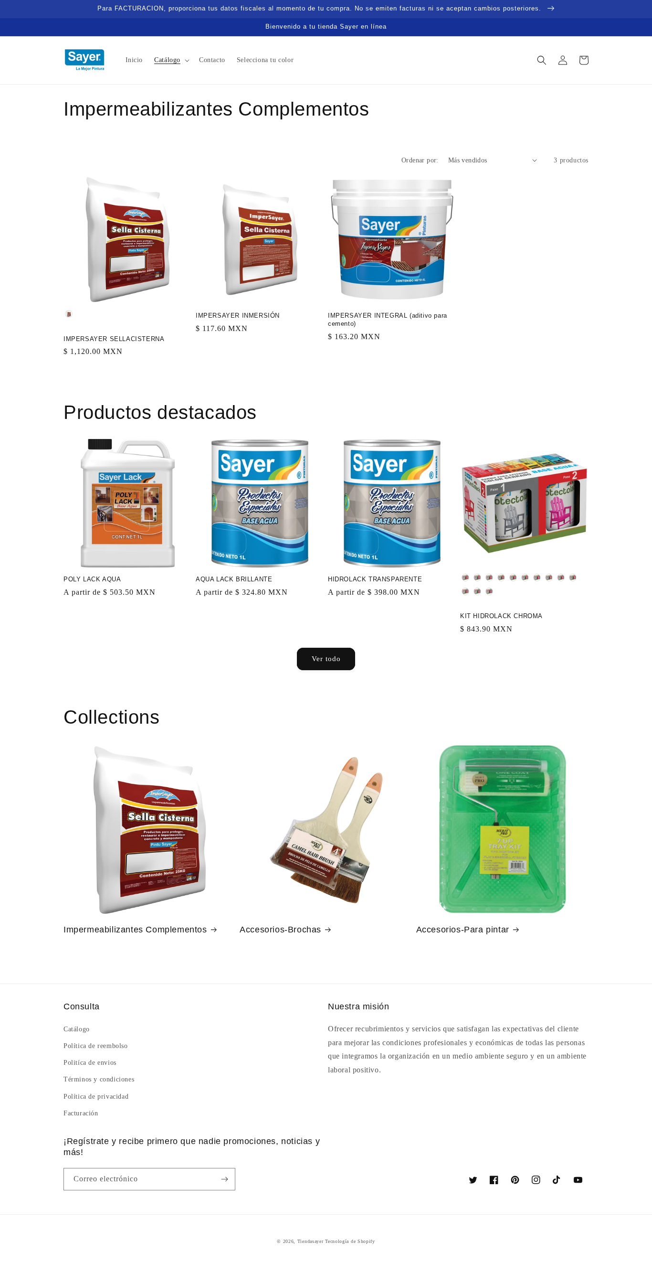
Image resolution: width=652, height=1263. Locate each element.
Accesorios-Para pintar (462, 929)
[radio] (68, 314)
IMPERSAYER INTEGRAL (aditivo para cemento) (387, 319)
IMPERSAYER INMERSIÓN (238, 315)
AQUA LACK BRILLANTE (234, 579)
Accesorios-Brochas (280, 929)
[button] (170, 60)
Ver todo (326, 659)
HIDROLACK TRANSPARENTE (375, 579)
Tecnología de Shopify (350, 1241)
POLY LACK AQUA (92, 579)
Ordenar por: (420, 160)
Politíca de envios (89, 1062)
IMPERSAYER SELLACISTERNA (113, 339)
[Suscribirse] (224, 1179)
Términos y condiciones (98, 1079)
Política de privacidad (95, 1096)
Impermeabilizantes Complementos (135, 929)
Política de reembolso (95, 1045)
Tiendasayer (310, 1241)
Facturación (80, 1113)
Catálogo (76, 1029)
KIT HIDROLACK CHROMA (501, 616)
